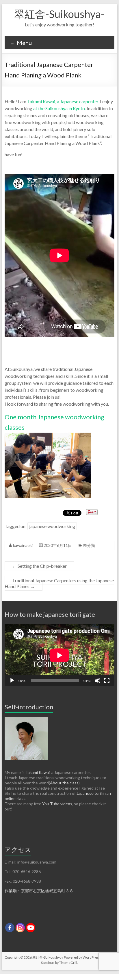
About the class (64, 782)
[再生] (12, 680)
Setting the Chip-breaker (39, 566)
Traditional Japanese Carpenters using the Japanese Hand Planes (59, 583)
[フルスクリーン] (107, 680)
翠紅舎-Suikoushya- (59, 14)
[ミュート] (98, 680)
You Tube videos (57, 803)
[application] (59, 655)
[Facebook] (9, 927)
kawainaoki (23, 545)
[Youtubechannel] (30, 927)
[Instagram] (20, 927)
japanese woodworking (52, 526)
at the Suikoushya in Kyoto (58, 108)
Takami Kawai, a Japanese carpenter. (63, 101)
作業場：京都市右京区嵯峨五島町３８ (39, 890)
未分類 (89, 545)
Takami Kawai (37, 772)
